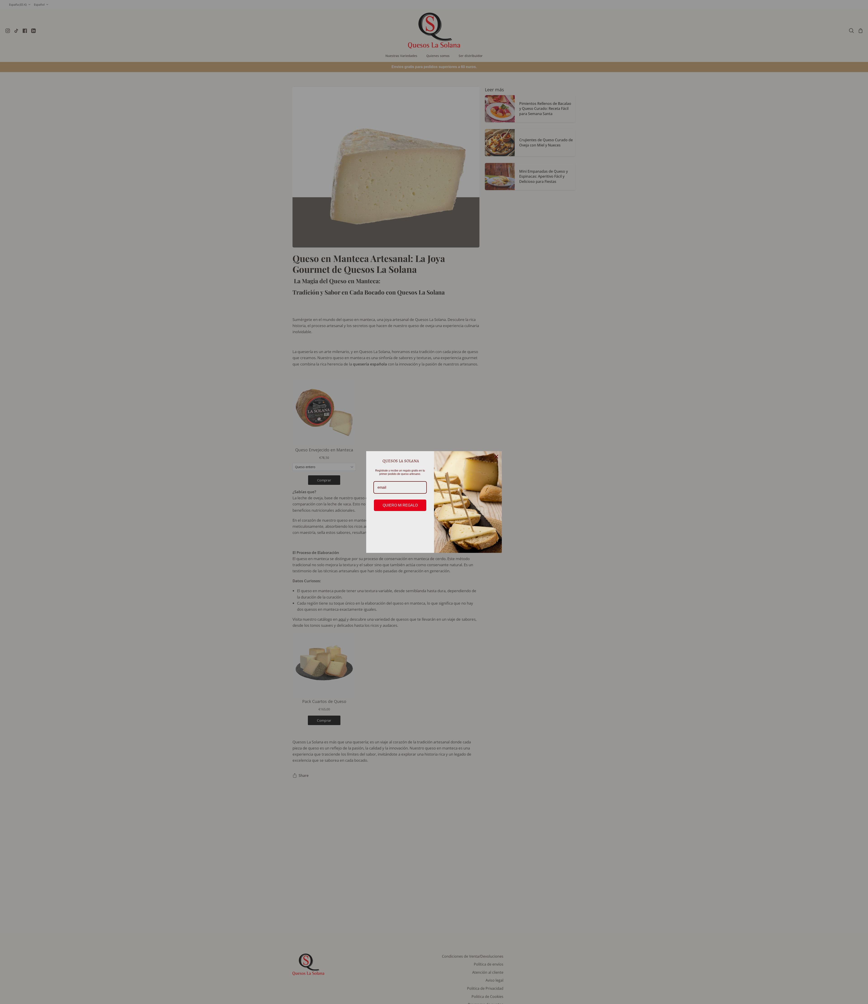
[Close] (496, 456)
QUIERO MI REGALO (400, 505)
